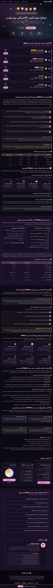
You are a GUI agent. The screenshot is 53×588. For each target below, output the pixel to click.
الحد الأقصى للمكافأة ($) (46, 477)
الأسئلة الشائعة (4, 1)
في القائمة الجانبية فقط (28, 480)
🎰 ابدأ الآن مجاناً (31, 27)
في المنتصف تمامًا (29, 477)
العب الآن (5, 53)
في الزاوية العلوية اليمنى (28, 474)
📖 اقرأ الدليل (21, 27)
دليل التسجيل (17, 1)
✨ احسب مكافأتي (44, 482)
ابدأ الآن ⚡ (20, 586)
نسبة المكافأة (48, 472)
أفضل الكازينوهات (24, 1)
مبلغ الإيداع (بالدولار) (47, 467)
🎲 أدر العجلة (9, 480)
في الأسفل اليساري (29, 471)
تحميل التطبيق (11, 1)
